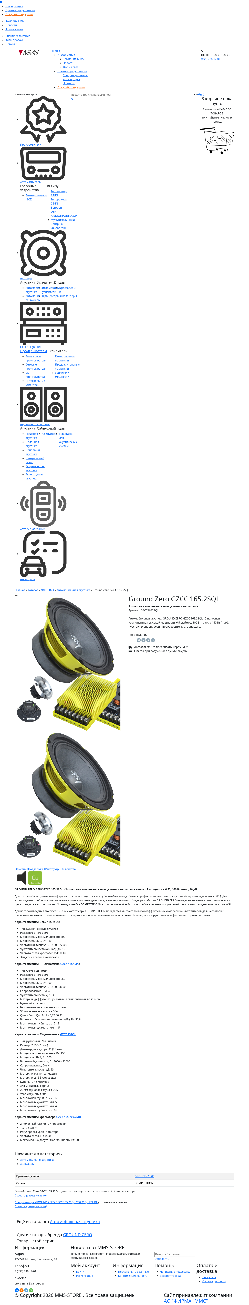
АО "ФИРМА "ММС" (186, 1301)
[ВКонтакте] (139, 640)
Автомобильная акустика (73, 590)
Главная (20, 590)
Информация (14, 6)
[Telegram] (148, 640)
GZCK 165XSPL (69, 964)
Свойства (69, 869)
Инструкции (54, 869)
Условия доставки (214, 1281)
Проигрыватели (33, 351)
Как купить (209, 1277)
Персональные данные (133, 1272)
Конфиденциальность (133, 1276)
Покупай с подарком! (19, 14)
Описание (21, 869)
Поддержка (36, 869)
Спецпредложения (17, 36)
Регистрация (84, 1276)
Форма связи (14, 29)
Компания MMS (15, 21)
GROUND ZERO (144, 1176)
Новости (11, 25)
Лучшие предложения (20, 10)
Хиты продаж (14, 40)
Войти (80, 1272)
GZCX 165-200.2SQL (69, 1117)
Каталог (33, 590)
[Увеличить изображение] (16, 595)
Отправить (161, 1259)
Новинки (11, 44)
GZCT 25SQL (68, 1034)
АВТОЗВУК (47, 590)
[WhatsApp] (153, 640)
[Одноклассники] (143, 640)
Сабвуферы (49, 434)
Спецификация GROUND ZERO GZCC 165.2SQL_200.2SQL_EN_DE (56, 1202)
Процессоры (50, 296)
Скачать (31, 1195)
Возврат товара (170, 1276)
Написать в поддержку (175, 1272)
